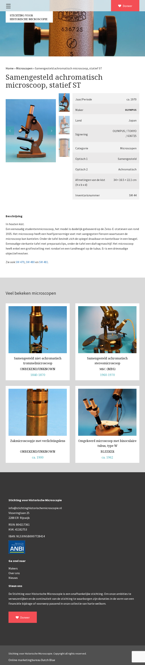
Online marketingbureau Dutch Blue (31, 660)
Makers (13, 568)
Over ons (14, 573)
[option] (31, 130)
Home (10, 68)
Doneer (127, 6)
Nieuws (13, 578)
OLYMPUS (131, 110)
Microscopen (24, 68)
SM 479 (20, 262)
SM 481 (43, 262)
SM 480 (30, 262)
